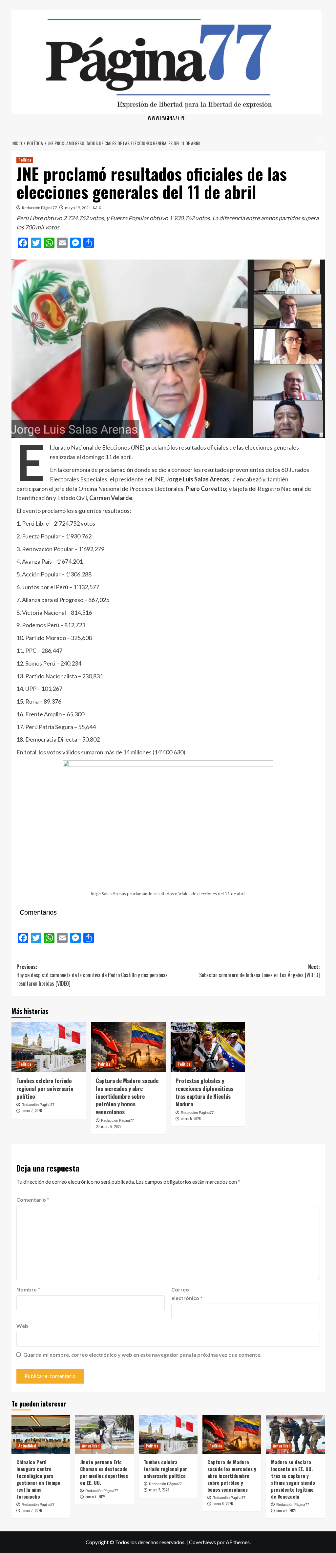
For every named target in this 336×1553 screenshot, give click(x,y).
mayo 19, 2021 (78, 207)
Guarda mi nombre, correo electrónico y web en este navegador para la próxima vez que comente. (142, 1354)
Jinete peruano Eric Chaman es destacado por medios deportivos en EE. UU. (104, 1472)
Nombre (28, 1289)
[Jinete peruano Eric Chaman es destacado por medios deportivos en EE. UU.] (104, 1434)
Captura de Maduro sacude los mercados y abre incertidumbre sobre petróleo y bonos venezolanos (127, 1096)
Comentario (32, 1199)
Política (24, 160)
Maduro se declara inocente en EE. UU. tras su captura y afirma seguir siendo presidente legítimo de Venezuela (293, 1479)
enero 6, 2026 (111, 1126)
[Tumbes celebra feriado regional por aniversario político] (48, 1047)
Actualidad (27, 1445)
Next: (259, 971)
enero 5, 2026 (191, 1118)
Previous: (92, 975)
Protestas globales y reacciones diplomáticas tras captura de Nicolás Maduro (204, 1092)
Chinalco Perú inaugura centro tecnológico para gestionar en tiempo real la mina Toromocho (38, 1479)
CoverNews (202, 1542)
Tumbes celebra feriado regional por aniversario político (45, 1088)
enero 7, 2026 (32, 1110)
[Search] (321, 140)
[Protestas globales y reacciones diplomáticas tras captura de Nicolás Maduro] (208, 1047)
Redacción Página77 (39, 207)
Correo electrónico (186, 1293)
